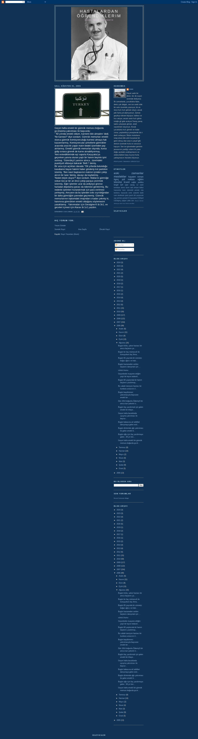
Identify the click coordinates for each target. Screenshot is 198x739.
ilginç (116, 179)
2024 (119, 262)
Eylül (121, 339)
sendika (131, 203)
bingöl (116, 185)
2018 (119, 284)
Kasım (121, 332)
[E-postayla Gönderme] (82, 211)
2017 (119, 287)
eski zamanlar (128, 173)
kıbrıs (127, 203)
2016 (119, 291)
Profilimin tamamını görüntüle (127, 161)
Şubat (121, 465)
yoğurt (124, 200)
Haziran (122, 451)
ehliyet (136, 187)
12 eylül (139, 185)
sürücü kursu (123, 370)
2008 (119, 319)
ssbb (131, 89)
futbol (141, 187)
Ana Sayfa (82, 229)
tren (120, 198)
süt (118, 198)
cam (115, 195)
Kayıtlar (120, 245)
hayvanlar (117, 190)
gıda (126, 195)
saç (115, 198)
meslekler (120, 176)
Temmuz (122, 447)
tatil (131, 187)
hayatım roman (135, 177)
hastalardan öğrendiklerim (99, 13)
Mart (121, 461)
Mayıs (121, 454)
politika (140, 182)
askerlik (136, 193)
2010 (119, 312)
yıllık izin (130, 200)
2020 (119, 277)
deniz (123, 187)
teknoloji (118, 182)
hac (124, 203)
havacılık (124, 193)
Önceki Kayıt (105, 229)
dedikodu (121, 195)
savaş (132, 185)
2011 (119, 308)
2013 (119, 301)
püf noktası (128, 179)
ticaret (127, 182)
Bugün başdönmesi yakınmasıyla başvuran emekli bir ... (128, 394)
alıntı (121, 203)
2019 (119, 280)
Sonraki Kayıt (60, 229)
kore (124, 190)
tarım (127, 187)
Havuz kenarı (139, 200)
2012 (119, 305)
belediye (117, 187)
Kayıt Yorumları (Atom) (70, 234)
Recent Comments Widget (121, 498)
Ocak (121, 468)
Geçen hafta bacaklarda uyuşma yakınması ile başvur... (127, 416)
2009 (119, 315)
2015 (119, 294)
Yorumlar (120, 250)
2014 (119, 298)
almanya (116, 203)
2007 (119, 322)
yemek (137, 190)
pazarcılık (139, 195)
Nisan (121, 458)
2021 (119, 273)
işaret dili (132, 195)
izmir (130, 193)
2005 (119, 473)
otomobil (130, 190)
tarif (121, 185)
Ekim (121, 336)
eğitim (140, 179)
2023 (119, 266)
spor (126, 185)
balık (141, 193)
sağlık (133, 182)
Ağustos (122, 343)
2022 (119, 269)
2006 (119, 326)
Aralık (121, 329)
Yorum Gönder (60, 226)
